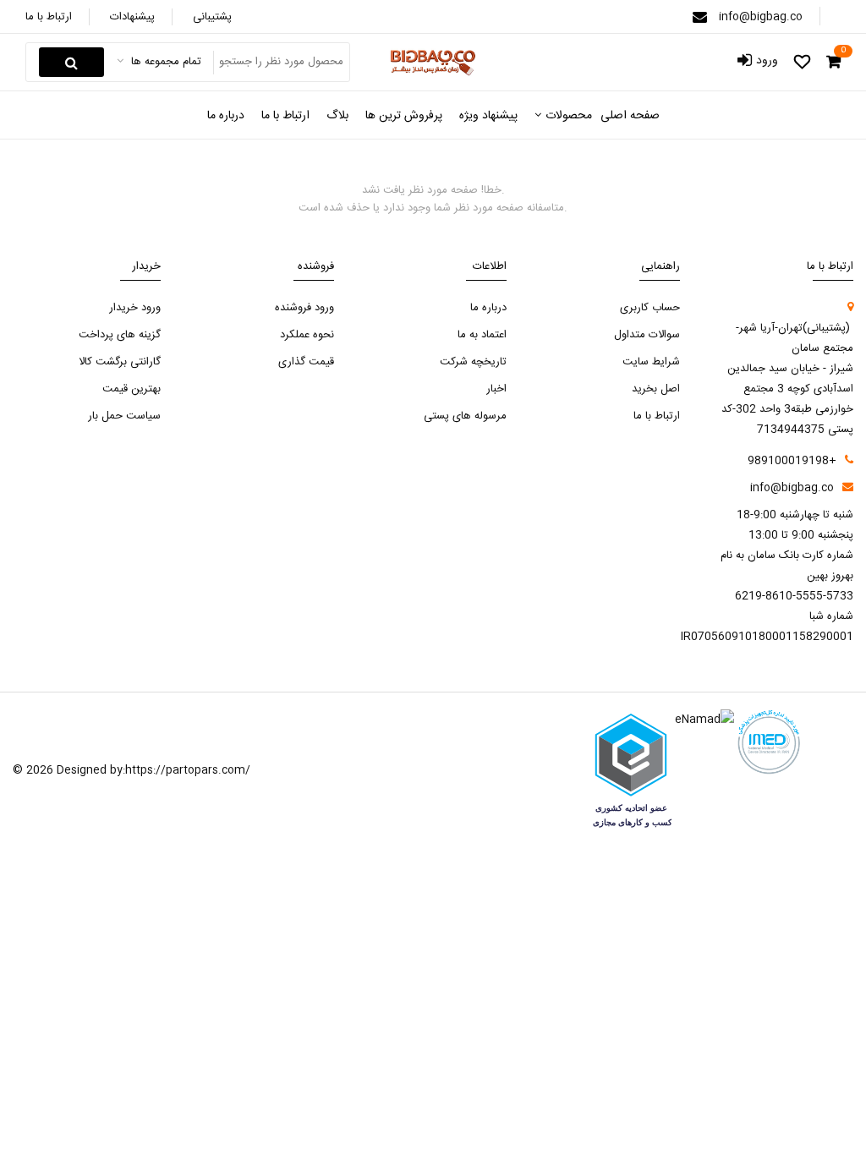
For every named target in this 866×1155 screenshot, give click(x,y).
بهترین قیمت (131, 389)
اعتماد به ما (482, 335)
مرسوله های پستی (465, 416)
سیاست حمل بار (124, 416)
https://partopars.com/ (187, 770)
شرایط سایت (651, 362)
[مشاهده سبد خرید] (833, 62)
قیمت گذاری (306, 362)
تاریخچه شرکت (473, 362)
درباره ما (488, 307)
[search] (71, 62)
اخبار (496, 389)
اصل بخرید (656, 389)
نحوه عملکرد (307, 335)
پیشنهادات (132, 17)
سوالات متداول (647, 335)
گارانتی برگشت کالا (120, 362)
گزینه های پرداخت (120, 335)
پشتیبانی (212, 17)
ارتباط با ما (48, 17)
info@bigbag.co (761, 17)
